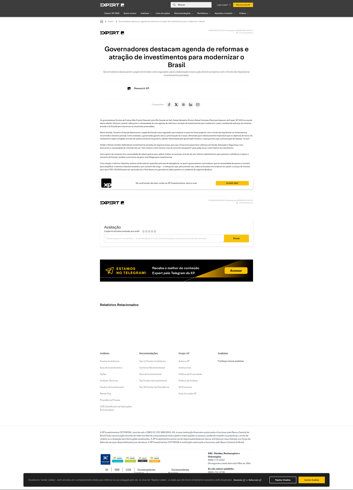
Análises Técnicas (109, 380)
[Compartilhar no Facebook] (169, 105)
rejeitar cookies (283, 480)
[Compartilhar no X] (176, 105)
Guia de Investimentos (111, 367)
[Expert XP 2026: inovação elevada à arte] (190, 317)
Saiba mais (254, 480)
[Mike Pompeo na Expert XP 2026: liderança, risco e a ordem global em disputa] (173, 317)
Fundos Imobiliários (109, 361)
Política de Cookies (188, 380)
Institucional (185, 367)
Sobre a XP (184, 361)
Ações (103, 374)
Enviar (236, 238)
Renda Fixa (105, 393)
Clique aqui (232, 183)
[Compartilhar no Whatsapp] (183, 105)
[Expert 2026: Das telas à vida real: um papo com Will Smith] (140, 317)
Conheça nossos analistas (231, 361)
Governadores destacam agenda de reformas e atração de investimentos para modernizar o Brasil (161, 21)
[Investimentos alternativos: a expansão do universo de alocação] (239, 317)
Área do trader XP (187, 393)
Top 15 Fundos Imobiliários (152, 361)
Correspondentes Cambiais (144, 471)
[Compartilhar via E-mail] (198, 105)
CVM (128, 469)
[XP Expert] (112, 5)
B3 (106, 469)
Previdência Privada (110, 400)
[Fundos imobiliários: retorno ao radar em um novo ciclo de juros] (223, 317)
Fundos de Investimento (112, 387)
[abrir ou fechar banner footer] (345, 475)
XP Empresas (185, 387)
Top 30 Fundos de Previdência (154, 387)
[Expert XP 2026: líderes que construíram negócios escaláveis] (107, 317)
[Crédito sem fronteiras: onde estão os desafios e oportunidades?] (206, 317)
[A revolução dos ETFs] (256, 317)
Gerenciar (237, 480)
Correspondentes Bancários (178, 471)
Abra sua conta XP (243, 5)
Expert (111, 21)
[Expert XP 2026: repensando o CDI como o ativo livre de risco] (289, 317)
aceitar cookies (311, 480)
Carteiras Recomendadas (152, 367)
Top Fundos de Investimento (153, 380)
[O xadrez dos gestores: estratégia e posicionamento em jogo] (157, 317)
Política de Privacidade (190, 374)
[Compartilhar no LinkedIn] (190, 105)
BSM (117, 469)
